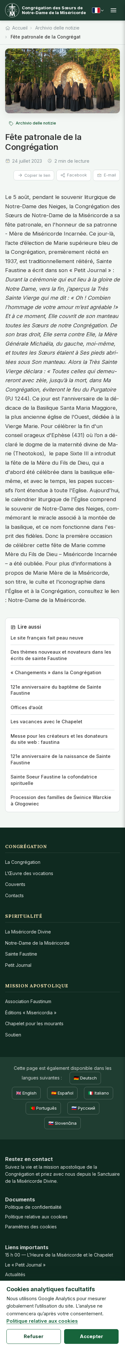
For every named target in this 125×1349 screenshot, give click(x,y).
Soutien (13, 1034)
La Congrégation (22, 862)
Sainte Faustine (21, 954)
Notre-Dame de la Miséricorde (37, 943)
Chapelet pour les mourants (34, 1023)
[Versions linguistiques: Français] (97, 10)
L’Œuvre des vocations (29, 873)
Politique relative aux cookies (36, 1216)
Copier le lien (37, 175)
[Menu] (113, 10)
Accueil (20, 27)
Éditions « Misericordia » (30, 1012)
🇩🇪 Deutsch (85, 1077)
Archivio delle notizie (57, 27)
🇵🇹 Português (43, 1108)
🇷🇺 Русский (83, 1108)
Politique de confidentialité (33, 1207)
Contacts (14, 895)
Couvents (15, 884)
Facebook (77, 175)
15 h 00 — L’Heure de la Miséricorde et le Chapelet (59, 1255)
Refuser (34, 1336)
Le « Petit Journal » (25, 1264)
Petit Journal (18, 965)
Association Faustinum (28, 1001)
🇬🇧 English (26, 1093)
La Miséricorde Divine (28, 931)
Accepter (91, 1336)
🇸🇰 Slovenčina (62, 1123)
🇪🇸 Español (62, 1093)
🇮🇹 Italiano (98, 1093)
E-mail (110, 175)
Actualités (15, 1274)
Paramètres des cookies (31, 1226)
